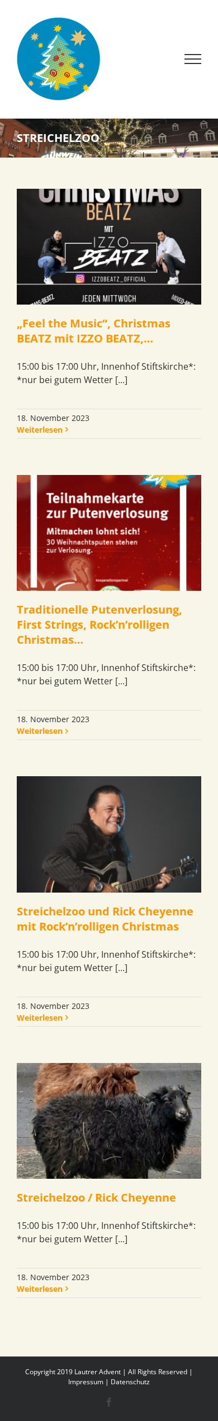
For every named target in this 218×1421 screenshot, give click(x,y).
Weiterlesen (40, 429)
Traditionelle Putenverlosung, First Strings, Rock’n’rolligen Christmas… (99, 624)
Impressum (85, 1381)
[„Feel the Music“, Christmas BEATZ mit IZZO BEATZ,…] (109, 247)
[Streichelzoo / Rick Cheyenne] (109, 1121)
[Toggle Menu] (193, 59)
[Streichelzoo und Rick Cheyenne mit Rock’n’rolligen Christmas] (109, 834)
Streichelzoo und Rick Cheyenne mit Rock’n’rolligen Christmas (105, 919)
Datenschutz (130, 1381)
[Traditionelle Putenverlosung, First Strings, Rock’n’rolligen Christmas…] (109, 533)
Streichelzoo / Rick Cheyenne (96, 1197)
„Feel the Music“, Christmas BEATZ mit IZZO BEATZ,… (93, 331)
